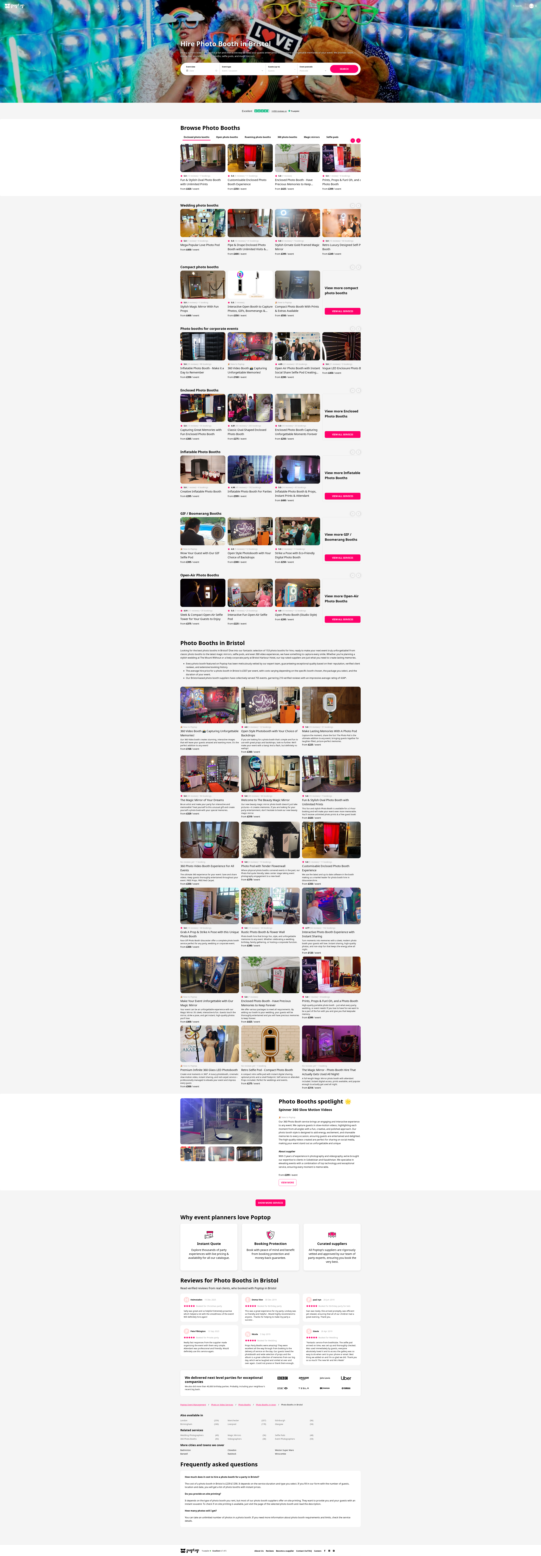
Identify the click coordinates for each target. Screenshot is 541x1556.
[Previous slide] (353, 140)
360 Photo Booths (188, 1439)
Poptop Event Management (193, 1404)
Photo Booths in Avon (266, 1404)
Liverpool (232, 1424)
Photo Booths (244, 1404)
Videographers (235, 1439)
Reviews (270, 1551)
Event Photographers (285, 1439)
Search (518, 6)
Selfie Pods (280, 1435)
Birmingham (186, 1424)
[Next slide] (358, 140)
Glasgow (279, 1424)
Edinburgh (280, 1420)
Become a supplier (285, 1551)
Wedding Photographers (192, 1435)
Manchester (233, 1420)
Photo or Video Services (222, 1404)
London (183, 1420)
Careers (317, 1551)
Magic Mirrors (234, 1435)
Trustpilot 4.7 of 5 (214, 1550)
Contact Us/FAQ (304, 1551)
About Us (259, 1551)
